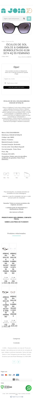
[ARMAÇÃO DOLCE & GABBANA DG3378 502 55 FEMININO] (5, 264)
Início (3, 41)
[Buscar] (24, 18)
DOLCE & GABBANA (26, 57)
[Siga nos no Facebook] (14, 362)
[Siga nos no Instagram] (18, 362)
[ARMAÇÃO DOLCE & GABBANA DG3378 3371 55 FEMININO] (12, 264)
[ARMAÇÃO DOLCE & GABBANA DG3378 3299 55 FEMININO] (5, 308)
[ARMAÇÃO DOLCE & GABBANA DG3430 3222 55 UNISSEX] (12, 307)
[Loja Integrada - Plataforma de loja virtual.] (16, 396)
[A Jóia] (16, 10)
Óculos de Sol (10, 41)
